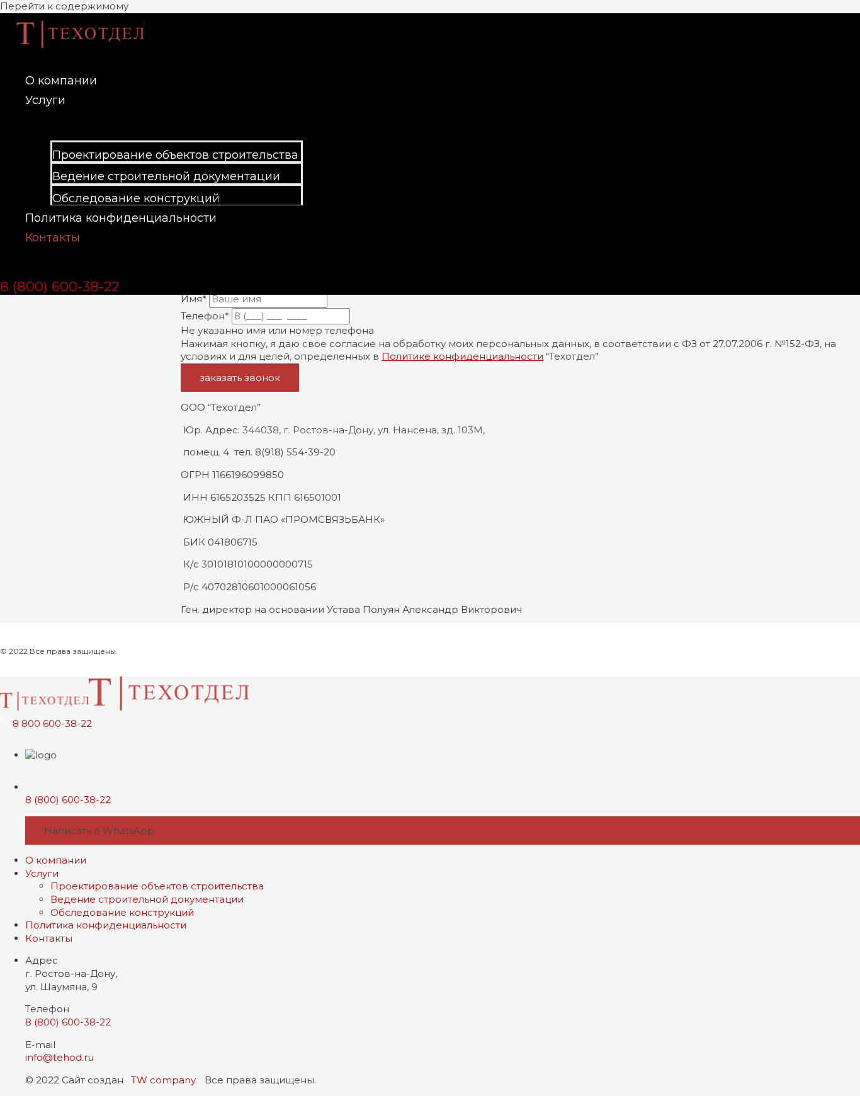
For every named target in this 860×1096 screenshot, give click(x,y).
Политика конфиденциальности (121, 218)
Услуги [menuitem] (42, 873)
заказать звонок (240, 378)
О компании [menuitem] (55, 860)
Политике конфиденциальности (462, 356)
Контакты (52, 237)
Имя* (194, 299)
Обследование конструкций (136, 198)
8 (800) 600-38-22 (68, 800)
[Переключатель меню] (164, 122)
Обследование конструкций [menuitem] (122, 912)
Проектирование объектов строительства (175, 155)
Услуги (45, 100)
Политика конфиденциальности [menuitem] (105, 925)
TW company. (163, 1080)
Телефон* (205, 316)
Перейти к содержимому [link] (64, 6)
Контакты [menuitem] (48, 938)
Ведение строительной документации (166, 176)
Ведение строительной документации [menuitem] (147, 899)
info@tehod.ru (59, 1057)
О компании (61, 81)
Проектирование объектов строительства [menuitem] (157, 886)
